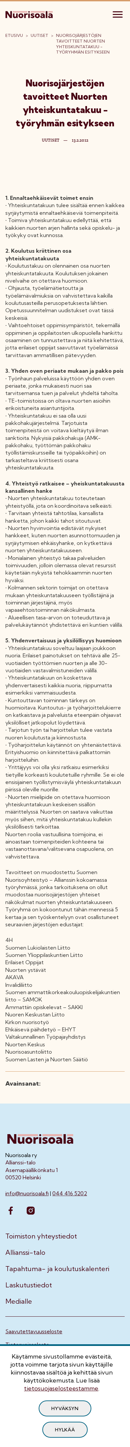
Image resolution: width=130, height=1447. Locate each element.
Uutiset (39, 35)
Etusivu (14, 35)
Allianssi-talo (25, 1252)
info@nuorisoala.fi (27, 1193)
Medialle (18, 1301)
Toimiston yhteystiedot (41, 1236)
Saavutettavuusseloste (33, 1331)
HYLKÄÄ (65, 1430)
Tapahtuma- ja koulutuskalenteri (57, 1269)
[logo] (29, 13)
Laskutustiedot (28, 1285)
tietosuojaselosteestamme (61, 1388)
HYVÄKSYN (65, 1408)
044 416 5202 (69, 1193)
